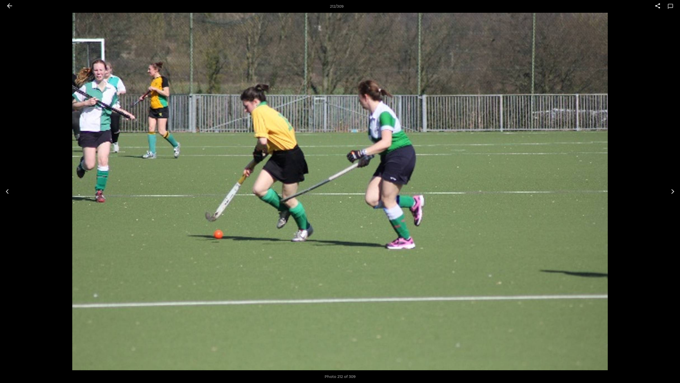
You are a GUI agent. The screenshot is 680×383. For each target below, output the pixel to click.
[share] (657, 6)
